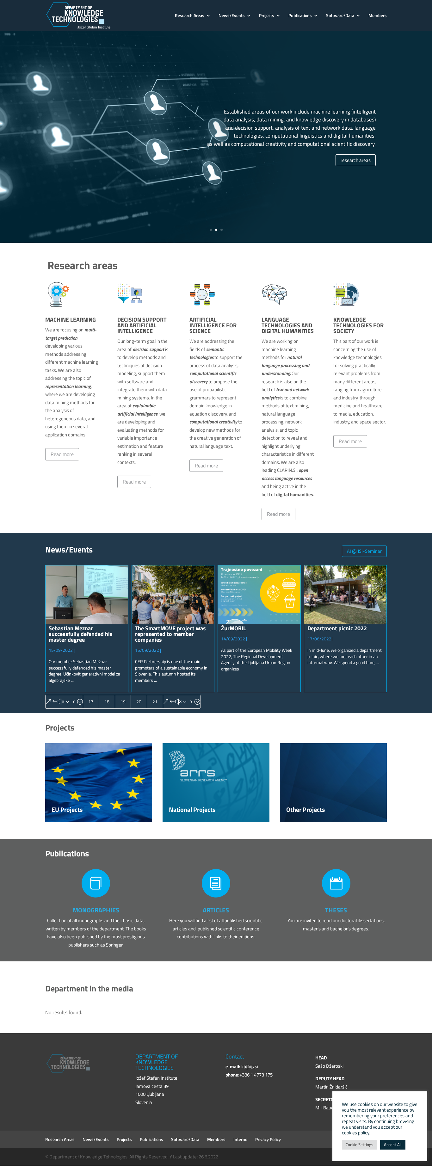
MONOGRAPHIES (96, 910)
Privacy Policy (268, 1139)
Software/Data (340, 16)
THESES (336, 910)
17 (90, 701)
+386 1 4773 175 (256, 1074)
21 (154, 701)
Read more (62, 454)
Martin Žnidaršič (331, 1086)
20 (138, 701)
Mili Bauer (325, 1107)
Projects (266, 16)
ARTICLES (216, 910)
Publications (300, 16)
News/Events (232, 16)
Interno (240, 1139)
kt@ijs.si (249, 1066)
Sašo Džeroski (329, 1066)
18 (106, 701)
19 (123, 701)
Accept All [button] (393, 1144)
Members (377, 16)
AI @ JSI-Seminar (364, 551)
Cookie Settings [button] (359, 1144)
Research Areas (189, 16)
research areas (356, 160)
